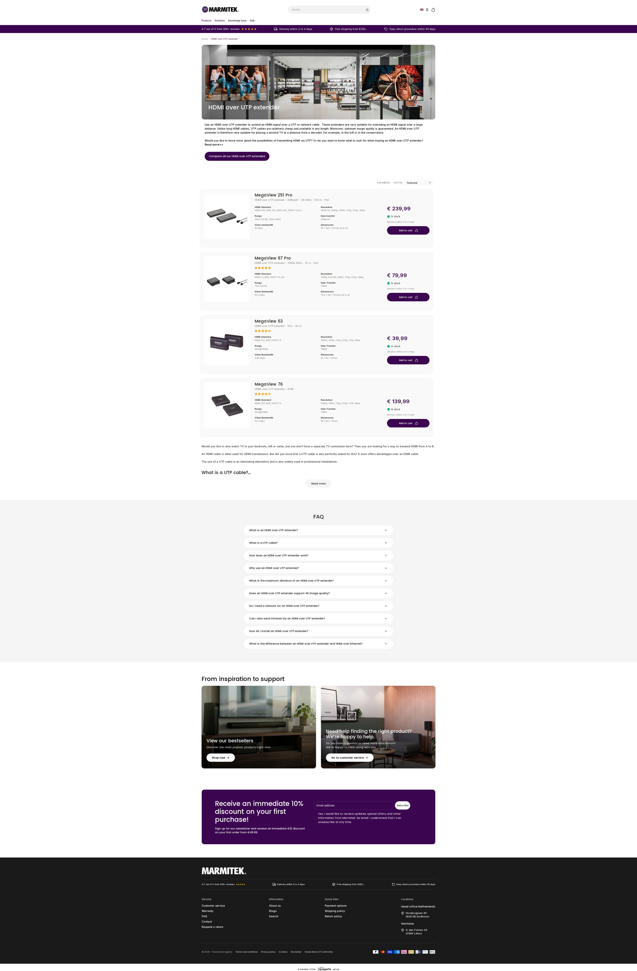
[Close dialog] (380, 449)
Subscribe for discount (350, 509)
